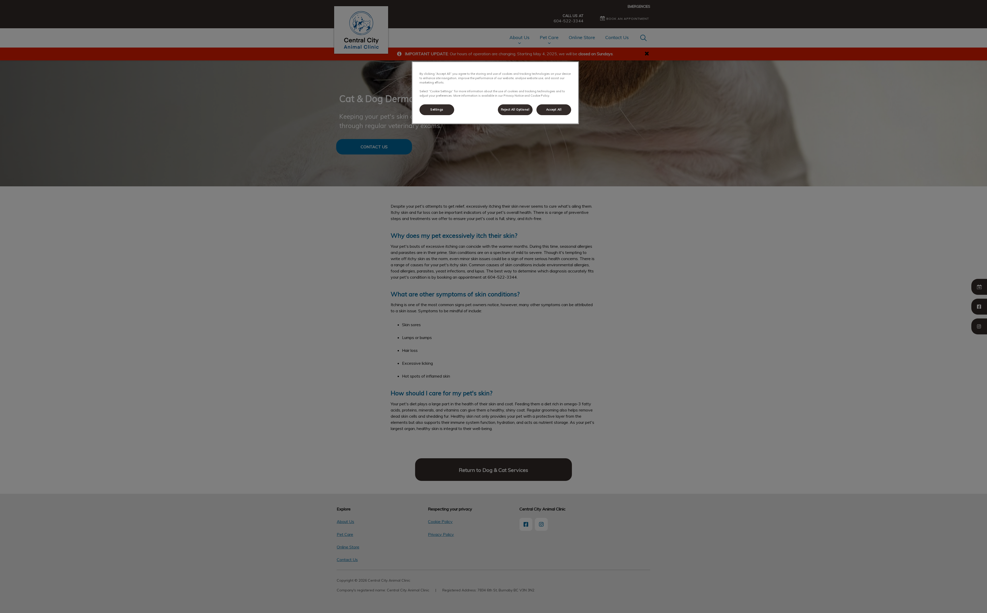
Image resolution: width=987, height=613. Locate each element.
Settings (436, 109)
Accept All (554, 109)
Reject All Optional (515, 109)
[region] (495, 92)
